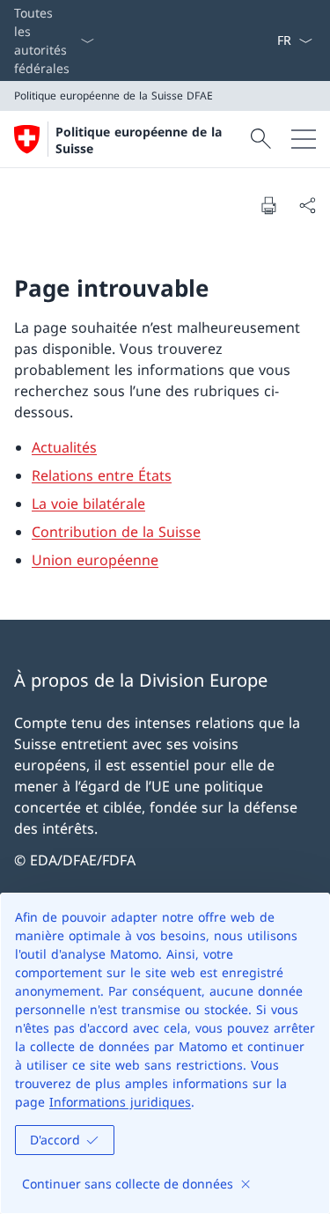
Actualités (64, 447)
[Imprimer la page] (268, 205)
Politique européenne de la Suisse (138, 140)
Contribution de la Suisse (116, 531)
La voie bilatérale (88, 503)
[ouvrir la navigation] (303, 139)
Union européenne (95, 560)
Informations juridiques (120, 1101)
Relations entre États (102, 475)
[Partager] (307, 205)
